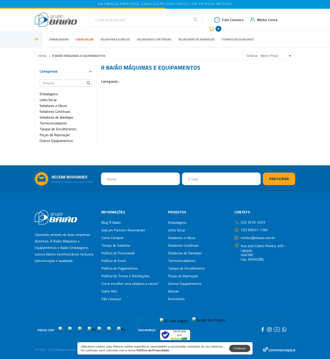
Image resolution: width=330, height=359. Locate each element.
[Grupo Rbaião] (56, 20)
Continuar (240, 348)
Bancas (173, 291)
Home (42, 55)
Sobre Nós (109, 291)
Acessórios (176, 299)
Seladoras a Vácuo (115, 39)
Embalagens (59, 39)
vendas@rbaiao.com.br (258, 237)
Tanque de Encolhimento (186, 268)
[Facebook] (262, 329)
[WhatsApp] (284, 329)
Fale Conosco (111, 299)
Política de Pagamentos (119, 268)
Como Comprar (112, 237)
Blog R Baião (111, 222)
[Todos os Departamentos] (37, 39)
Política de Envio (113, 260)
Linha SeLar (84, 39)
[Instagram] (269, 329)
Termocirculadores (237, 39)
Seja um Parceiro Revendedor (123, 230)
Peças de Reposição (183, 276)
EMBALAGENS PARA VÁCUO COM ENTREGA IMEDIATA (165, 3)
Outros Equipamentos (184, 283)
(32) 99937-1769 (254, 230)
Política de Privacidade (118, 253)
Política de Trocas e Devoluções (125, 276)
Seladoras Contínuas (154, 39)
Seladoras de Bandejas (196, 39)
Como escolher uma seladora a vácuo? (130, 283)
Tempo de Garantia (115, 245)
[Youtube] (277, 329)
